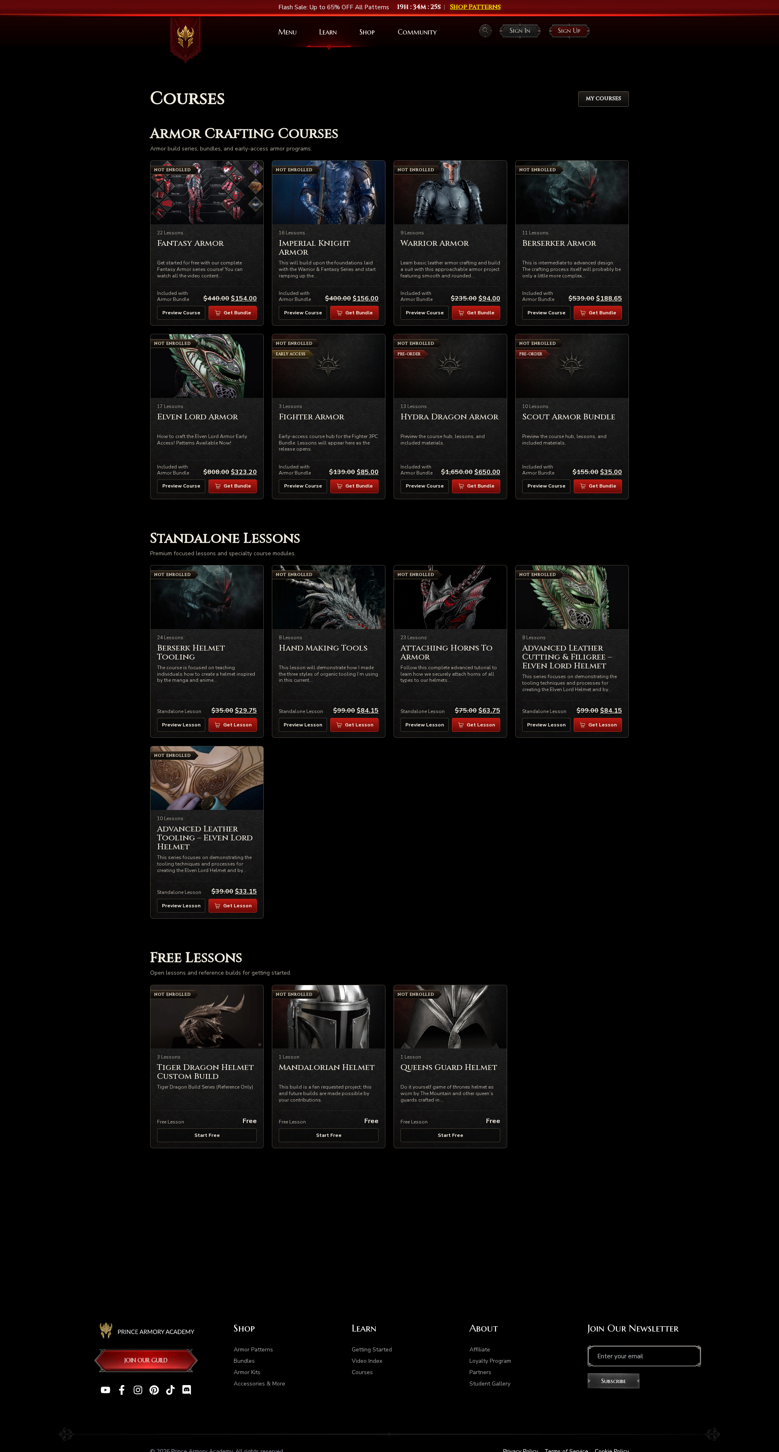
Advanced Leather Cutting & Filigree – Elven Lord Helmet (567, 656)
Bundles (244, 1361)
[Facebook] (122, 1390)
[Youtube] (105, 1390)
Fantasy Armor (190, 243)
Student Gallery (489, 1384)
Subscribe (613, 1381)
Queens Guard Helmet (448, 1067)
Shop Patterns (475, 7)
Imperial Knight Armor (315, 248)
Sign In (520, 30)
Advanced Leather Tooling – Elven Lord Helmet (205, 837)
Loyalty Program (490, 1361)
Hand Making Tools (323, 647)
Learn (328, 32)
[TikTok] (170, 1390)
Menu (287, 32)
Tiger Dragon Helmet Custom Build (205, 1072)
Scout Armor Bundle (568, 416)
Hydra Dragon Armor (449, 416)
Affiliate (479, 1349)
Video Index (367, 1361)
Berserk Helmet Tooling (191, 652)
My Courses (603, 98)
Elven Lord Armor (197, 416)
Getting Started (372, 1349)
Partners (480, 1372)
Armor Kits (247, 1372)
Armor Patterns (253, 1349)
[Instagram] (138, 1390)
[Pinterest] (154, 1390)
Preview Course (181, 312)
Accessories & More (259, 1384)
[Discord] (187, 1390)
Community (417, 32)
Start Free (207, 1135)
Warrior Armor (434, 243)
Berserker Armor (559, 243)
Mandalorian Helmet (327, 1067)
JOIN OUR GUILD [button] (146, 1360)
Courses (362, 1372)
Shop (367, 32)
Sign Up (569, 30)
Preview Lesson (181, 725)
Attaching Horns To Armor (446, 652)
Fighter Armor (311, 416)
